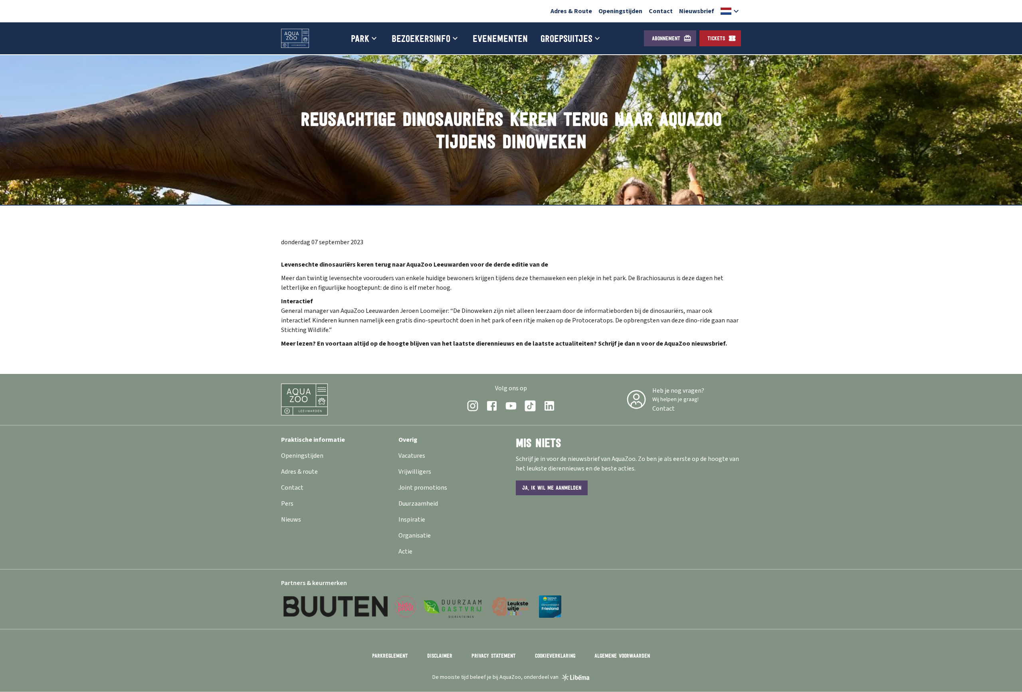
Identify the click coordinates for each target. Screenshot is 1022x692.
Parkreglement (390, 655)
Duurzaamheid (418, 503)
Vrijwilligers (414, 471)
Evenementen (500, 38)
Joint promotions (422, 487)
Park (360, 38)
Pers (287, 503)
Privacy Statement (493, 655)
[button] (731, 11)
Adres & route (299, 471)
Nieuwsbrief (696, 11)
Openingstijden (620, 11)
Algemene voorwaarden (622, 655)
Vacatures (411, 455)
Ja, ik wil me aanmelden (551, 487)
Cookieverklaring (555, 655)
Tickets (716, 38)
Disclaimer (439, 655)
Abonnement (666, 38)
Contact (661, 11)
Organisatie (414, 535)
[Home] (295, 38)
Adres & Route (571, 11)
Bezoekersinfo (421, 38)
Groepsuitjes (566, 38)
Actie (405, 551)
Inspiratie (411, 519)
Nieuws (291, 519)
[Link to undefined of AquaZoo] (472, 405)
